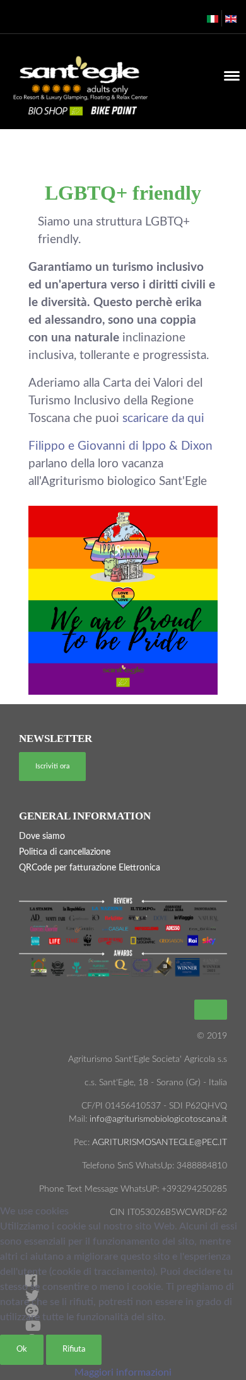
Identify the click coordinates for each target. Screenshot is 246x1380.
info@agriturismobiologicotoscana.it (157, 1119)
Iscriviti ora (52, 766)
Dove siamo (42, 836)
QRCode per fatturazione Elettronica (89, 868)
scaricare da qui (163, 419)
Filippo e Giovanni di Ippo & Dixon (120, 446)
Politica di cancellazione (64, 852)
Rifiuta (73, 1349)
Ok (21, 1349)
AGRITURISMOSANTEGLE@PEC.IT (159, 1142)
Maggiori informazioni (123, 1372)
